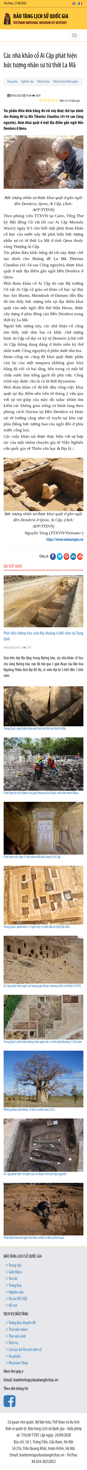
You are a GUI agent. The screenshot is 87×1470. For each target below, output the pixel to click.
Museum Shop (18, 1363)
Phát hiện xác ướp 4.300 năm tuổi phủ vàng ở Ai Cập (32, 857)
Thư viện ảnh (17, 1336)
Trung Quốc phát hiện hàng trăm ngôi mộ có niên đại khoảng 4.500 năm (43, 1042)
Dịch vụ (13, 1343)
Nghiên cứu (27, 82)
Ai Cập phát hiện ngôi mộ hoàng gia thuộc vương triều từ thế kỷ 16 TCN (42, 986)
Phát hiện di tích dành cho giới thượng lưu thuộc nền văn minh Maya (41, 793)
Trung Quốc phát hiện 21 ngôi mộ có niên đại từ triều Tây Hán (37, 927)
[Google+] (66, 556)
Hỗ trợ (13, 1306)
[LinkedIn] (73, 556)
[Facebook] (53, 556)
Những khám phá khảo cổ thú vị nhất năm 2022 (29, 1110)
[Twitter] (60, 556)
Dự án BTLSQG (18, 1299)
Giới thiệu (15, 1272)
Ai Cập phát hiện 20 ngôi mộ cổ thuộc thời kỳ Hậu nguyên (35, 1174)
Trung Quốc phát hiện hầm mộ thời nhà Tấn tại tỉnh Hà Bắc (35, 729)
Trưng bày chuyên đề (22, 1323)
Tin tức (13, 1279)
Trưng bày (15, 1286)
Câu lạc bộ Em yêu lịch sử (25, 1350)
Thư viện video (18, 1330)
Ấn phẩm (15, 1357)
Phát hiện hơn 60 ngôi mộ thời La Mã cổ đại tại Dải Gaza (34, 1238)
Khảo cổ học (43, 82)
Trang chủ (12, 82)
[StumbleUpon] (80, 556)
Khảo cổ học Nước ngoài (65, 82)
